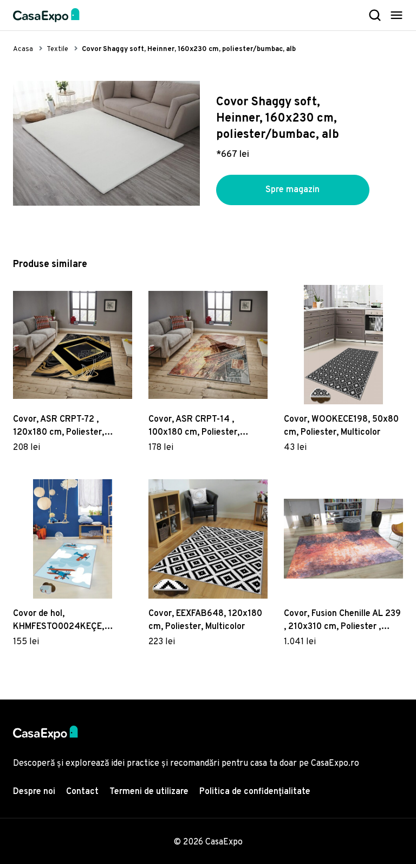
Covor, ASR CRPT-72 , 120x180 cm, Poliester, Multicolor (58, 426)
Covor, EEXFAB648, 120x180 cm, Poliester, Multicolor (205, 620)
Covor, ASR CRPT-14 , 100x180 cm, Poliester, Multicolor (193, 426)
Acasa (23, 49)
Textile (57, 49)
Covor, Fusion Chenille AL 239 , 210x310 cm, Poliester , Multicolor (342, 620)
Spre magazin (292, 190)
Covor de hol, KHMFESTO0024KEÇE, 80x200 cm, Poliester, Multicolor (58, 620)
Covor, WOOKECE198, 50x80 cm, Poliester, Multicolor (341, 426)
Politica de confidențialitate (254, 791)
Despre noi (34, 791)
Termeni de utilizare (148, 791)
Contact (82, 791)
